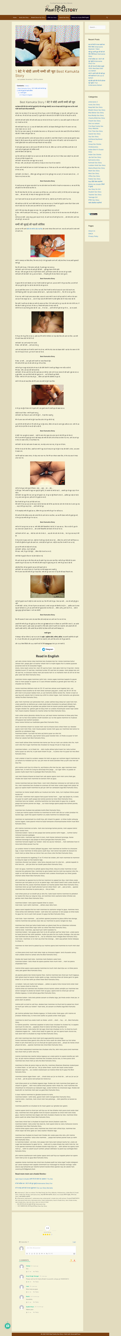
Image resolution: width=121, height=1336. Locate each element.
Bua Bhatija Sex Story (96, 115)
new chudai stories (71, 1200)
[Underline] (32, 1254)
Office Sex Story (94, 176)
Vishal (28, 1266)
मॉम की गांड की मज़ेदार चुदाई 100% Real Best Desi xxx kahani (96, 68)
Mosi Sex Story (93, 173)
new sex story (30, 1202)
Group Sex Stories (94, 144)
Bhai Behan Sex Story (96, 113)
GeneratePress (75, 1334)
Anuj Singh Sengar (32, 1276)
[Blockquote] (42, 1254)
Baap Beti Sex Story (95, 107)
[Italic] (29, 1254)
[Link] (47, 1254)
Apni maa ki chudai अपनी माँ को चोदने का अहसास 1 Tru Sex (34, 1179)
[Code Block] (44, 1254)
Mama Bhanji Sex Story (96, 168)
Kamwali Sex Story (95, 163)
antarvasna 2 (21, 1192)
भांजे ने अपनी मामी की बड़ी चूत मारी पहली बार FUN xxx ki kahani (96, 75)
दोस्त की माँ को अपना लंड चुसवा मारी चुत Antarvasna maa (31, 1204)
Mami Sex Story (94, 171)
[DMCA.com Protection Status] (92, 215)
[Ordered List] (37, 1254)
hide (27, 85)
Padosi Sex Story (94, 179)
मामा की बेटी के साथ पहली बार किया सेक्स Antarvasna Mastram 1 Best (96, 47)
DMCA (90, 234)
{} (49, 1253)
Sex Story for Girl (94, 189)
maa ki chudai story (59, 1200)
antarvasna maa (37, 1198)
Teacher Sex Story (94, 195)
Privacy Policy (93, 236)
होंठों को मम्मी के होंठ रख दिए (35, 229)
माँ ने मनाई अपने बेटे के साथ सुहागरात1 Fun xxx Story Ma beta (34, 1188)
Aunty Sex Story (24, 17)
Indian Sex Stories (24, 1194)
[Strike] (34, 1254)
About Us (91, 231)
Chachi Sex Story (94, 121)
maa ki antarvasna (47, 1200)
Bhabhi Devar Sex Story (38, 17)
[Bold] (27, 1254)
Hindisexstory (61, 1192)
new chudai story (20, 1202)
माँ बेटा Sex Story (52, 17)
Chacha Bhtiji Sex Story (96, 118)
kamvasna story (35, 1194)
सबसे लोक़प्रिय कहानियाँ (24, 1196)
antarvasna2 (46, 1198)
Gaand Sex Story (64, 17)
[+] (52, 1253)
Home (14, 17)
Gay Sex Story (93, 136)
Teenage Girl (93, 197)
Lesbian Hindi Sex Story (96, 165)
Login (74, 1242)
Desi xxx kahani (30, 1192)
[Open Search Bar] (107, 17)
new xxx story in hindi (41, 1202)
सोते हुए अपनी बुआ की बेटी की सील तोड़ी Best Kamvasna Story (96, 54)
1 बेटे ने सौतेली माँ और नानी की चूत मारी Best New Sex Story (32, 1206)
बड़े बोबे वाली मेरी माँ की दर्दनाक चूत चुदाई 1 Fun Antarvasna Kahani (96, 83)
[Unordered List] (39, 1254)
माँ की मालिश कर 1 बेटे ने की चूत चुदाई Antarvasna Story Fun (33, 1183)
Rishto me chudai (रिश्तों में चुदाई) (80, 17)
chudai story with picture (58, 1198)
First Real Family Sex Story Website (46, 1192)
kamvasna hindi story (24, 1200)
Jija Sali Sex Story (94, 157)
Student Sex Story (94, 192)
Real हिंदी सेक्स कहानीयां (46, 1194)
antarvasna (20, 1198)
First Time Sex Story (95, 131)
